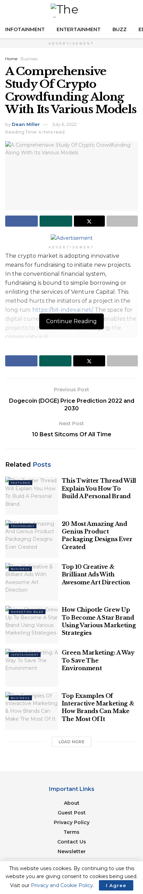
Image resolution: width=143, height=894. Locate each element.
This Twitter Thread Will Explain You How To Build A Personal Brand (99, 488)
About (71, 803)
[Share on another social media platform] (122, 221)
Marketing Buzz (27, 611)
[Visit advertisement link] (71, 238)
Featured (20, 482)
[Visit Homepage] (71, 10)
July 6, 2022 (64, 124)
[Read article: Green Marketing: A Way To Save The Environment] (31, 667)
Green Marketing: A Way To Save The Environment (98, 660)
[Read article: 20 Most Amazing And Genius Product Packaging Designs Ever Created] (31, 539)
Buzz (119, 29)
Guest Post (72, 813)
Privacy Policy (72, 822)
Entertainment (79, 29)
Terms (71, 832)
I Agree (116, 885)
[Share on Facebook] (21, 221)
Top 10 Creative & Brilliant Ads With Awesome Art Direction (96, 574)
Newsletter (72, 851)
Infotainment (25, 29)
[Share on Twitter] (89, 221)
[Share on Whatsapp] (56, 221)
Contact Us (71, 842)
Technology (22, 526)
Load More (72, 741)
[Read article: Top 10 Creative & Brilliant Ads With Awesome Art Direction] (31, 582)
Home (11, 58)
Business (28, 58)
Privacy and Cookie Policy (62, 885)
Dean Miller (26, 124)
